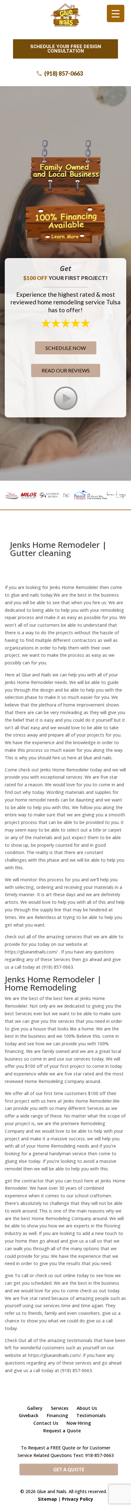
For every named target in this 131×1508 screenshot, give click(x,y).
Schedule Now (65, 348)
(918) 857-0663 (63, 73)
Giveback (28, 1415)
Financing (57, 1415)
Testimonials (91, 1415)
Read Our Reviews (66, 370)
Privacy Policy (77, 1499)
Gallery (35, 1408)
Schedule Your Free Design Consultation (65, 49)
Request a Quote (62, 1431)
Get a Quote (68, 1469)
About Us (87, 1408)
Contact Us (45, 1423)
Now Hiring (78, 1423)
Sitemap (47, 1499)
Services (59, 1408)
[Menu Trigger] (115, 13)
